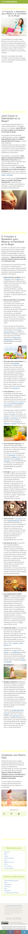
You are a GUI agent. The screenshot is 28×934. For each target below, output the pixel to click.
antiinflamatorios (13, 520)
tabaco (18, 279)
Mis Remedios (16, 918)
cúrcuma (18, 518)
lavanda (6, 714)
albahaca (7, 423)
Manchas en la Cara (9, 862)
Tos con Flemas (8, 866)
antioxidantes (15, 363)
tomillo (17, 421)
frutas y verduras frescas (13, 331)
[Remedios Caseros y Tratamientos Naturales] (9, 2)
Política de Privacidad (17, 919)
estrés (3, 175)
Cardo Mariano (8, 884)
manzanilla (11, 455)
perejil (14, 423)
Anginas (6, 856)
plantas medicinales (17, 905)
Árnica (5, 882)
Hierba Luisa (7, 886)
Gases (5, 860)
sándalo (17, 459)
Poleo (5, 888)
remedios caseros (9, 905)
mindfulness (16, 652)
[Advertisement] (14, 7)
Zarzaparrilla (7, 890)
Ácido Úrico (7, 852)
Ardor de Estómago (9, 858)
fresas (13, 414)
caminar (15, 643)
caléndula (7, 461)
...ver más (8, 868)
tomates (6, 418)
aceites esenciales (18, 710)
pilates (6, 652)
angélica (14, 457)
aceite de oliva (16, 716)
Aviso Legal (9, 919)
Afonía (5, 854)
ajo (13, 472)
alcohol (7, 279)
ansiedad (10, 175)
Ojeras (5, 864)
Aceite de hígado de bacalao (11, 880)
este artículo (15, 388)
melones (15, 418)
